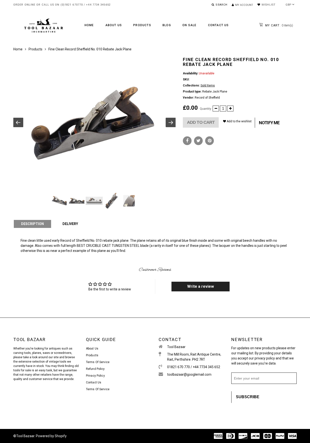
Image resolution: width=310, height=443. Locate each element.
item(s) (278, 25)
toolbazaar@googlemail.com (189, 374)
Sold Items (208, 85)
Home (89, 25)
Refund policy (95, 369)
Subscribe (247, 397)
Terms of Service (97, 362)
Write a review (200, 286)
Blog (167, 25)
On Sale (189, 25)
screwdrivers (62, 353)
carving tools (22, 353)
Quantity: (206, 108)
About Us (113, 25)
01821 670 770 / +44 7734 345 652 (193, 367)
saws (47, 353)
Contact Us (218, 25)
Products (142, 25)
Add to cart (201, 122)
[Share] (187, 140)
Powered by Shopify (51, 436)
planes (36, 353)
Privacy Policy (95, 375)
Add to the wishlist (239, 121)
